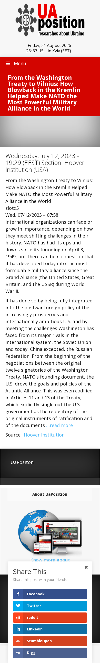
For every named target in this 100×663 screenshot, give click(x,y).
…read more (59, 425)
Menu (20, 63)
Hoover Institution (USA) (44, 166)
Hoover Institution (44, 435)
